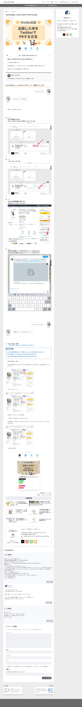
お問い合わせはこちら (65, 1)
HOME (42, 701)
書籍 (52, 1)
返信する (49, 581)
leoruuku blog (9, 2)
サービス (56, 1)
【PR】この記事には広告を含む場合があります (27, 55)
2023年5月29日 (11, 587)
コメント (9, 632)
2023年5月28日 (10, 556)
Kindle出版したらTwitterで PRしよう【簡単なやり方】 (21, 78)
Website (35, 543)
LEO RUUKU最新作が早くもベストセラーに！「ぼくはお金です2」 (41, 5)
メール (8, 655)
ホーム (43, 1)
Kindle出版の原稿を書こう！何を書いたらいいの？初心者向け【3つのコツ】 (26, 352)
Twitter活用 (48, 495)
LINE (31, 543)
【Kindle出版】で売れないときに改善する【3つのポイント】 (22, 345)
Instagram (27, 543)
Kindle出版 (48, 493)
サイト (7, 661)
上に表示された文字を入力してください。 (16, 672)
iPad (43, 495)
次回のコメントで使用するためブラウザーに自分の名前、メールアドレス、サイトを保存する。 (28, 666)
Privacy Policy (74, 1)
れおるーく (10, 585)
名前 (7, 649)
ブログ (48, 1)
